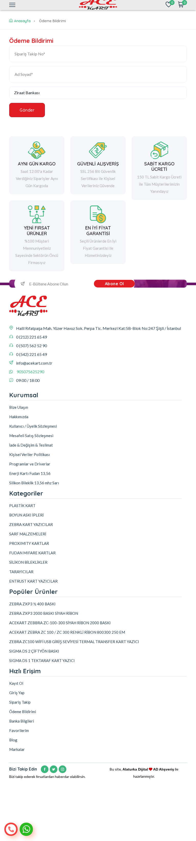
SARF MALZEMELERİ (27, 534)
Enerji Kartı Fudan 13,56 (30, 473)
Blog (13, 740)
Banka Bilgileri (21, 721)
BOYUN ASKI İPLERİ (26, 515)
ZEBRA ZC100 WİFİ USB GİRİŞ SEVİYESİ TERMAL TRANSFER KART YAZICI (74, 641)
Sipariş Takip (20, 702)
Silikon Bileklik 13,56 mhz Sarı (34, 482)
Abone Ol (114, 283)
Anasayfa (22, 21)
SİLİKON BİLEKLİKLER (28, 562)
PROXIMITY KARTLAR (29, 543)
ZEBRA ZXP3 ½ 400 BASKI (32, 604)
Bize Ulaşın (18, 407)
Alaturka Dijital (135, 769)
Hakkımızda (18, 416)
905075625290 (30, 371)
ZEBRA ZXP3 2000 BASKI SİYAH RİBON (43, 613)
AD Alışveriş (163, 769)
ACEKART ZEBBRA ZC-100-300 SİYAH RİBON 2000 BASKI (60, 622)
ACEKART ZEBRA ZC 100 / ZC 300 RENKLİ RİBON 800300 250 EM (67, 632)
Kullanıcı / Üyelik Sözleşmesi (33, 426)
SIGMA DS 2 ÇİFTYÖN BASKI (34, 651)
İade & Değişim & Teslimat (31, 445)
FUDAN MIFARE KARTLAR (32, 552)
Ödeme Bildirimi (22, 711)
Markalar (17, 749)
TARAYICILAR (21, 571)
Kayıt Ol (16, 683)
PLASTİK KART (22, 505)
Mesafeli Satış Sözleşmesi (31, 435)
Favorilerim (19, 730)
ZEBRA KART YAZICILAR (31, 524)
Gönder (27, 110)
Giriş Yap (16, 692)
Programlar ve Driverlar (29, 464)
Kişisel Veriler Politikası (29, 454)
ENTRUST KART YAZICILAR (33, 581)
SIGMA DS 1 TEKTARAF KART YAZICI (42, 660)
